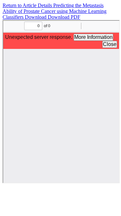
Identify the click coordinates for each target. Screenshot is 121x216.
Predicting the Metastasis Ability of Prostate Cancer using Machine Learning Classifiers (54, 11)
